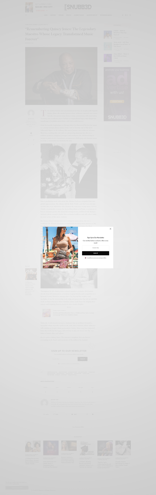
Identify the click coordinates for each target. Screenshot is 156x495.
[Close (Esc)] (110, 230)
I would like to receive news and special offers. (96, 257)
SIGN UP (95, 253)
